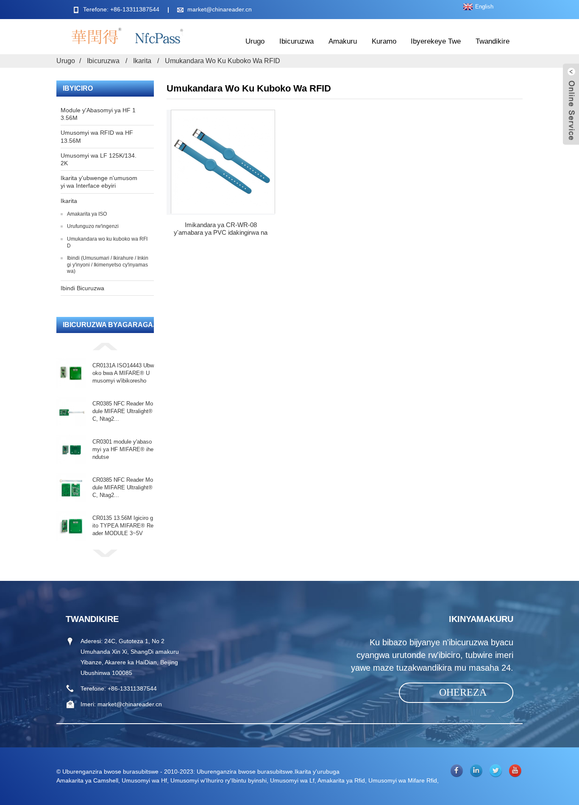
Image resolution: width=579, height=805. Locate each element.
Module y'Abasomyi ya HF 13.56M (98, 114)
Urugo (254, 41)
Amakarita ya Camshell (87, 780)
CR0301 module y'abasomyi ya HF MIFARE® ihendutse (122, 449)
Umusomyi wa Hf (144, 780)
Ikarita (142, 60)
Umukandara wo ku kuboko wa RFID (222, 60)
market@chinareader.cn (219, 9)
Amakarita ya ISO (87, 214)
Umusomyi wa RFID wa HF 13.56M (97, 136)
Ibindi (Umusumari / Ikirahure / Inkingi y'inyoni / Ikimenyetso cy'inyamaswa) (107, 264)
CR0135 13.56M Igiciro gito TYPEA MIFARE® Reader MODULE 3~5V (122, 525)
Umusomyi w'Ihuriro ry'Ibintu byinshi (218, 780)
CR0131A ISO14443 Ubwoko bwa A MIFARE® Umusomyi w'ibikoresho (123, 373)
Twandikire (492, 41)
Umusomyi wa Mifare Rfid (402, 780)
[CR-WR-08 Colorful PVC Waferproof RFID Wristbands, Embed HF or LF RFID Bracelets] (223, 162)
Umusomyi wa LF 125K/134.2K (98, 159)
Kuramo (384, 41)
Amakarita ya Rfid (341, 780)
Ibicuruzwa (296, 41)
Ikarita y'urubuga (317, 771)
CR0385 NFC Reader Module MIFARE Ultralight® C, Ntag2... (122, 411)
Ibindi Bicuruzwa (82, 288)
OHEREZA (463, 692)
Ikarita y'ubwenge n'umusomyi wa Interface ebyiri (99, 182)
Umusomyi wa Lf (292, 780)
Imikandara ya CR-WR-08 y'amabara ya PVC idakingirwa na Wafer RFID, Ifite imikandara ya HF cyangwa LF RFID (221, 228)
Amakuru (342, 41)
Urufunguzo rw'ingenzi (93, 226)
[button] (105, 346)
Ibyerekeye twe (436, 41)
